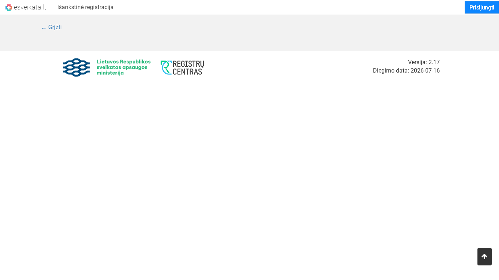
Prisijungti (481, 7)
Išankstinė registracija (85, 7)
